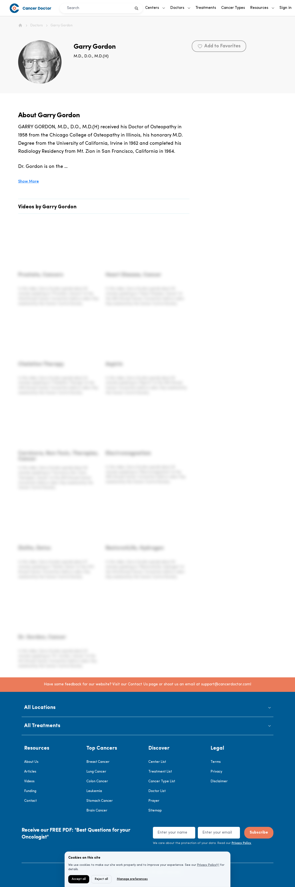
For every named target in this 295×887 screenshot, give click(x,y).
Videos (29, 781)
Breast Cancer (97, 762)
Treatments (205, 8)
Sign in (285, 8)
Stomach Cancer (99, 801)
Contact (30, 801)
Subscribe (259, 833)
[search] (136, 8)
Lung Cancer (96, 771)
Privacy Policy (206, 865)
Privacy (216, 771)
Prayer (153, 801)
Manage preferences (132, 879)
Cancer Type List (161, 781)
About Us (31, 762)
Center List (157, 762)
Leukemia (94, 791)
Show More (28, 182)
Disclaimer (219, 781)
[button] (147, 708)
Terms (216, 762)
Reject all (101, 879)
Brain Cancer (96, 810)
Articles (30, 771)
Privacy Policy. (241, 843)
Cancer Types (233, 8)
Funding (30, 791)
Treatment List (160, 771)
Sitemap (155, 810)
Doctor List (157, 791)
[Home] (20, 25)
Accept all (79, 879)
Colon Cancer (97, 781)
